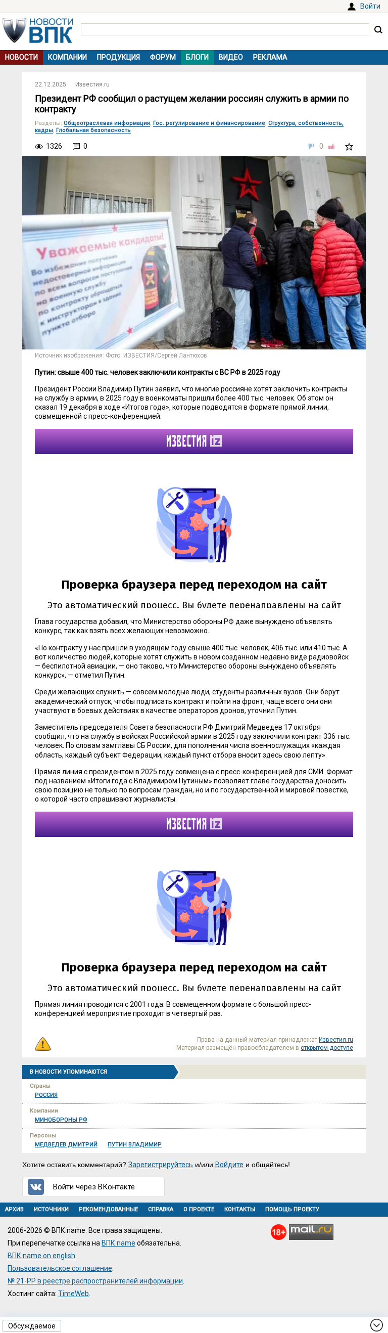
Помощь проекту (292, 1209)
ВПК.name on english (41, 1256)
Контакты (239, 1209)
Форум (163, 57)
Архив (14, 1209)
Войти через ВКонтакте (94, 1186)
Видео (231, 57)
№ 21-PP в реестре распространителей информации (95, 1281)
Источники (51, 1209)
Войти (370, 6)
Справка (160, 1209)
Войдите (229, 1165)
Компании (67, 57)
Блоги (197, 57)
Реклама (270, 57)
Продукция (118, 57)
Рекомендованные (108, 1209)
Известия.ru (92, 84)
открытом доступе (327, 1047)
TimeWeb (73, 1294)
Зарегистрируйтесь (160, 1165)
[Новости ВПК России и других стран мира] (38, 40)
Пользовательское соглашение (60, 1268)
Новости (21, 57)
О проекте (198, 1209)
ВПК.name (118, 1243)
